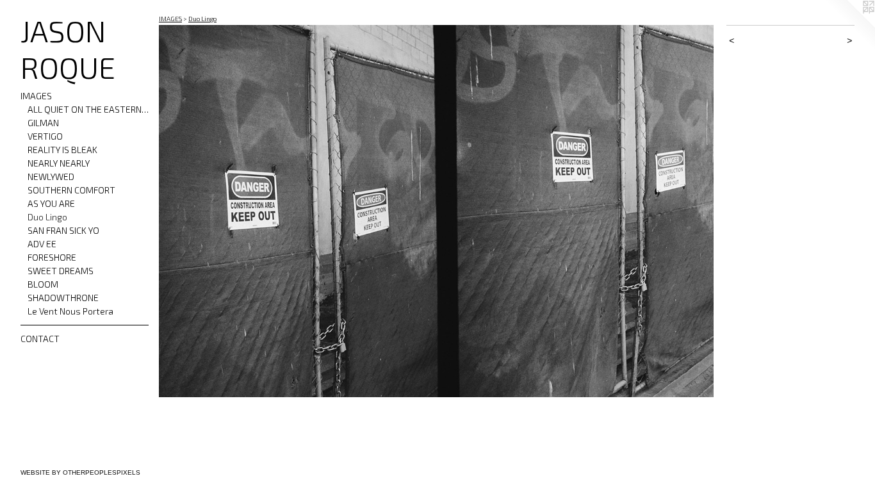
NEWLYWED (51, 176)
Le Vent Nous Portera (70, 311)
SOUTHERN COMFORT (71, 189)
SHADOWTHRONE (63, 297)
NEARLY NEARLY (59, 163)
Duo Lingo (47, 216)
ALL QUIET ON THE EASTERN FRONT (88, 109)
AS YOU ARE (51, 203)
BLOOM (43, 284)
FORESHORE (52, 257)
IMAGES (36, 95)
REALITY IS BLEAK (62, 149)
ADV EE (42, 243)
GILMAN (43, 122)
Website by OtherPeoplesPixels (80, 472)
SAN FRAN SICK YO (63, 230)
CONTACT (40, 338)
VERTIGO (45, 136)
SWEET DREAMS (61, 270)
